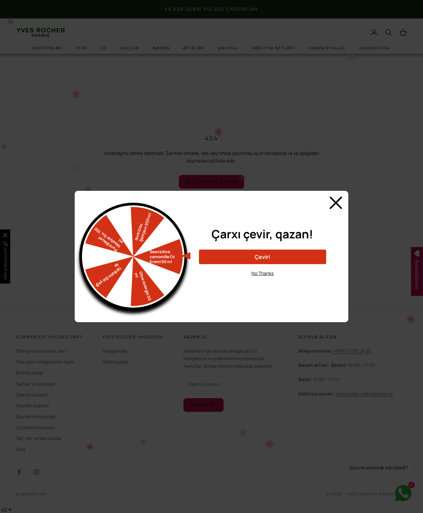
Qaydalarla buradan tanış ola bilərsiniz (262, 285)
